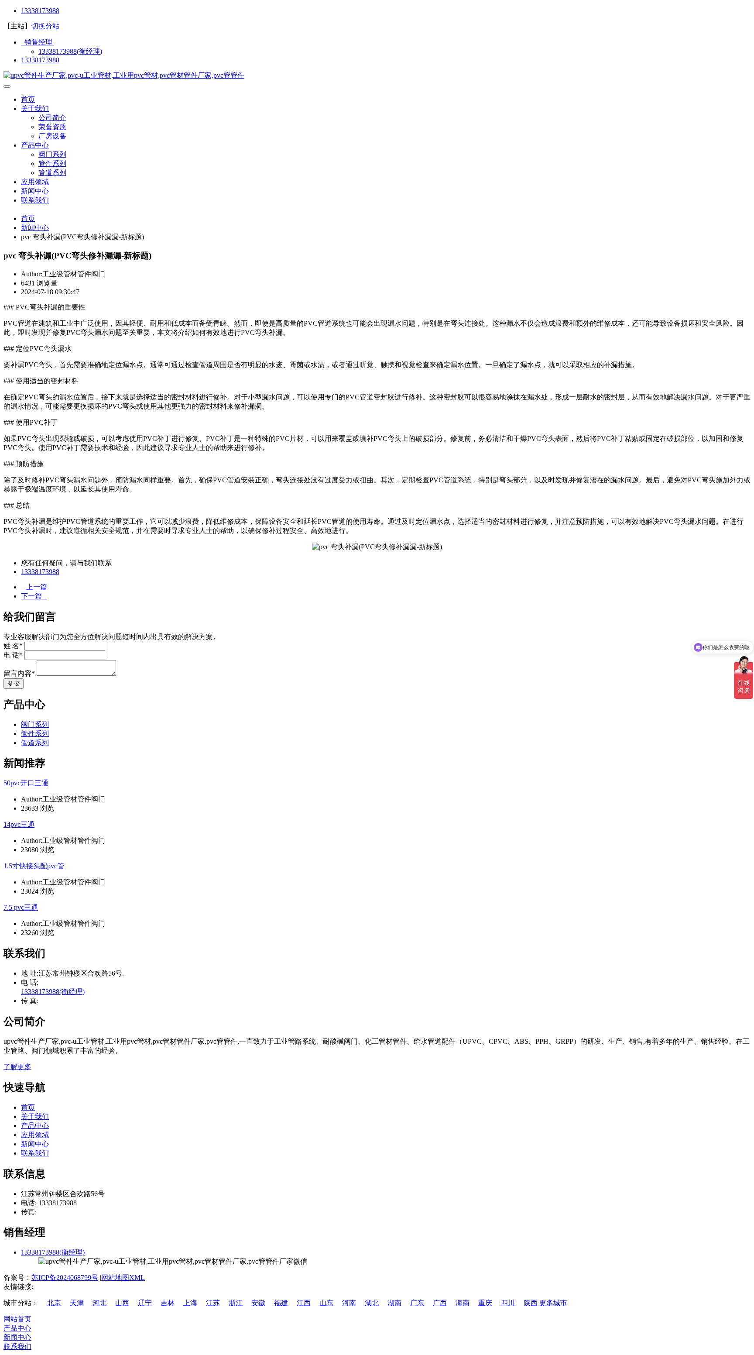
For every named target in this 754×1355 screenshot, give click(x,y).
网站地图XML (123, 1277)
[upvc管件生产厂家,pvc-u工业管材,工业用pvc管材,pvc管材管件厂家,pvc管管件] (123, 75)
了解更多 (17, 1066)
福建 (281, 1303)
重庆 (485, 1303)
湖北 (372, 1303)
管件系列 (52, 163)
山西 (122, 1303)
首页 (28, 99)
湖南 (394, 1303)
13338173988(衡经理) (70, 51)
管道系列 (52, 172)
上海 (190, 1303)
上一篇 (34, 587)
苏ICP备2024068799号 (64, 1277)
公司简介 (52, 117)
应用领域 (35, 182)
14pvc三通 (18, 824)
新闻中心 (35, 191)
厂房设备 (52, 136)
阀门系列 (52, 154)
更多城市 (553, 1303)
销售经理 (37, 42)
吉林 (168, 1303)
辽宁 (145, 1303)
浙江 (236, 1303)
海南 (463, 1303)
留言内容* (19, 673)
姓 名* (13, 646)
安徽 (258, 1303)
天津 (77, 1303)
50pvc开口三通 (25, 783)
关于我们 (35, 108)
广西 (440, 1303)
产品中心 (35, 145)
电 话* (13, 655)
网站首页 (17, 1319)
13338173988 (40, 10)
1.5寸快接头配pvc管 (33, 866)
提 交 (13, 683)
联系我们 (35, 200)
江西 (304, 1303)
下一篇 (34, 596)
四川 (508, 1303)
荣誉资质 (52, 127)
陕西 (531, 1303)
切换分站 (45, 26)
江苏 (213, 1303)
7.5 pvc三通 (20, 907)
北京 (54, 1303)
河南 (349, 1303)
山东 (326, 1303)
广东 (417, 1303)
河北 (99, 1303)
